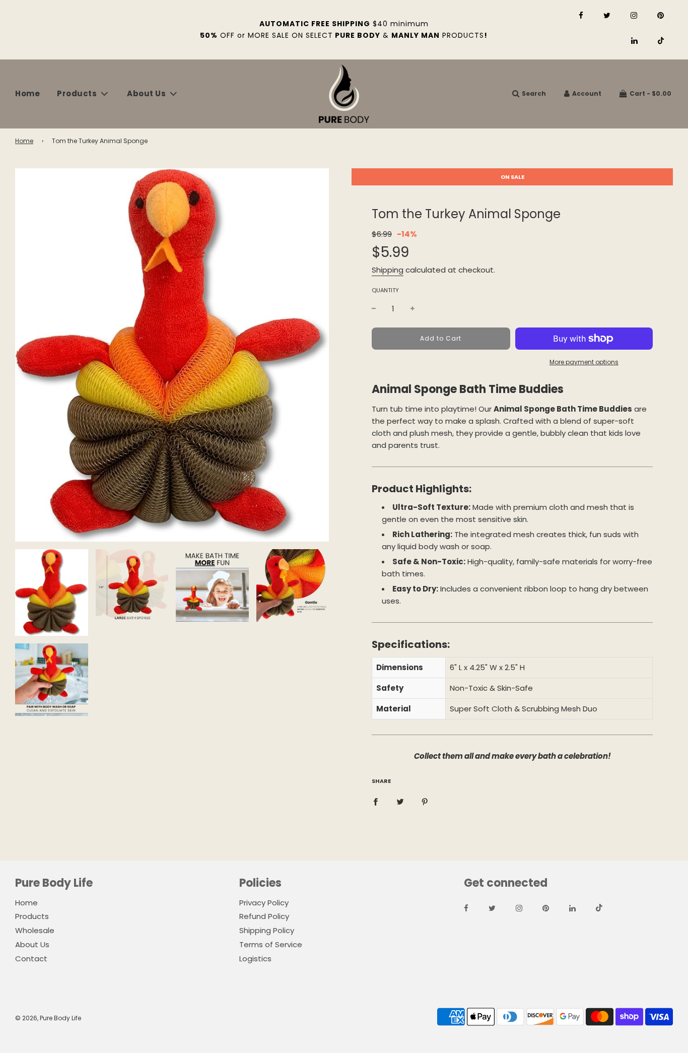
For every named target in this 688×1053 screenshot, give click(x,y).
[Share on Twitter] (400, 801)
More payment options (583, 362)
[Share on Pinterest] (425, 801)
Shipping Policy (266, 930)
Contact (31, 958)
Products (32, 916)
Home (27, 93)
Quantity (385, 290)
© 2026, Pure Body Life (48, 1018)
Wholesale (34, 930)
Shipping (387, 270)
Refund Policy (264, 916)
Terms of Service (270, 944)
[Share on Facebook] (375, 801)
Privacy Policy (264, 902)
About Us (32, 944)
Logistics (255, 958)
